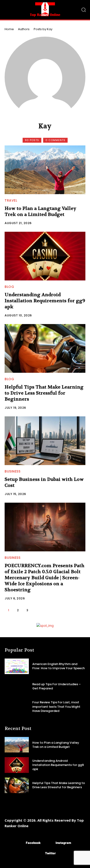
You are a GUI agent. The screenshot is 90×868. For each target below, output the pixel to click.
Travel (11, 200)
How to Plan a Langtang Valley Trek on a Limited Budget (40, 211)
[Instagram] (49, 843)
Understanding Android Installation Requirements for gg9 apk (45, 301)
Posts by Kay (43, 29)
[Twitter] (38, 853)
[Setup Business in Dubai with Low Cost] (45, 440)
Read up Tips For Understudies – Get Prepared (56, 686)
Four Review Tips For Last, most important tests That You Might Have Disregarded (56, 706)
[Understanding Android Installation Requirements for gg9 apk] (45, 256)
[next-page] (37, 610)
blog (9, 286)
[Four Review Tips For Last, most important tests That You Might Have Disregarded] (17, 706)
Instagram (63, 843)
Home (9, 29)
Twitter (50, 853)
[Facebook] (19, 843)
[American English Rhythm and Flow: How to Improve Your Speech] (17, 666)
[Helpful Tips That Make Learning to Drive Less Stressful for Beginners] (45, 348)
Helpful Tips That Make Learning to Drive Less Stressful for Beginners (44, 393)
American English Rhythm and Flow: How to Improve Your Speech (58, 666)
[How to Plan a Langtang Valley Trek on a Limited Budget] (45, 169)
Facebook (33, 843)
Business (12, 471)
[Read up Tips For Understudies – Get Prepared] (17, 686)
